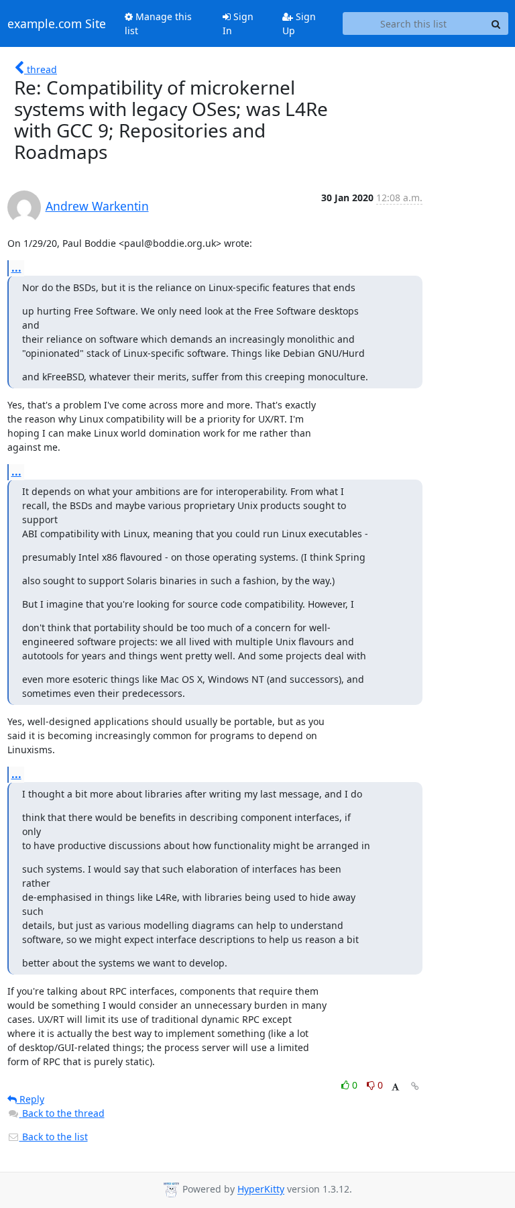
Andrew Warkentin (97, 206)
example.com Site (56, 23)
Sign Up (299, 23)
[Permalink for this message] (415, 1086)
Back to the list (53, 1136)
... (16, 267)
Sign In (238, 23)
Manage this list (158, 23)
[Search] (496, 23)
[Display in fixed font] (395, 1087)
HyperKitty (260, 1189)
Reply (30, 1099)
